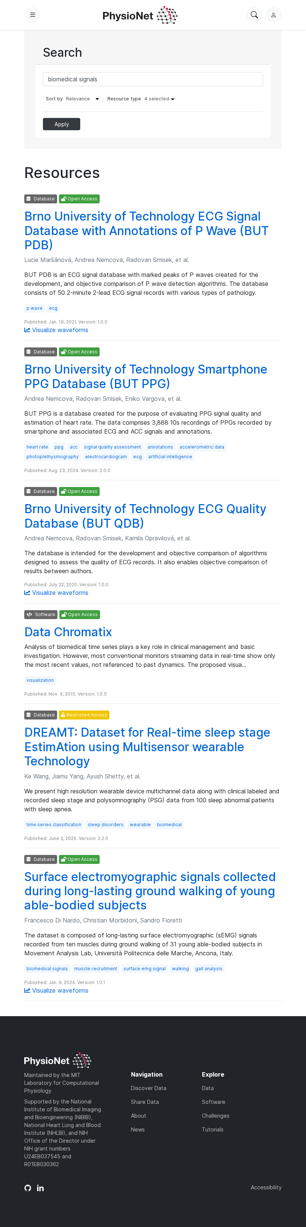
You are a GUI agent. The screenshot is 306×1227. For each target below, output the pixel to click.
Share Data (145, 1102)
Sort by (54, 99)
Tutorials (213, 1129)
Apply (61, 124)
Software (213, 1102)
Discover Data (148, 1088)
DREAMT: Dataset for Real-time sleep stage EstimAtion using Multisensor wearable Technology (147, 746)
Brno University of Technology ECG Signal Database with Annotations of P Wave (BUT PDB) (146, 230)
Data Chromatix (68, 632)
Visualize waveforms (59, 330)
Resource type (138, 99)
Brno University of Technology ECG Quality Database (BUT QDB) (145, 516)
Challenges (216, 1115)
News (138, 1129)
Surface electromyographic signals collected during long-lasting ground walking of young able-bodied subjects (150, 891)
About (138, 1115)
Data (208, 1088)
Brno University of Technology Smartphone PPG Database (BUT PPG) (146, 376)
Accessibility (266, 1187)
